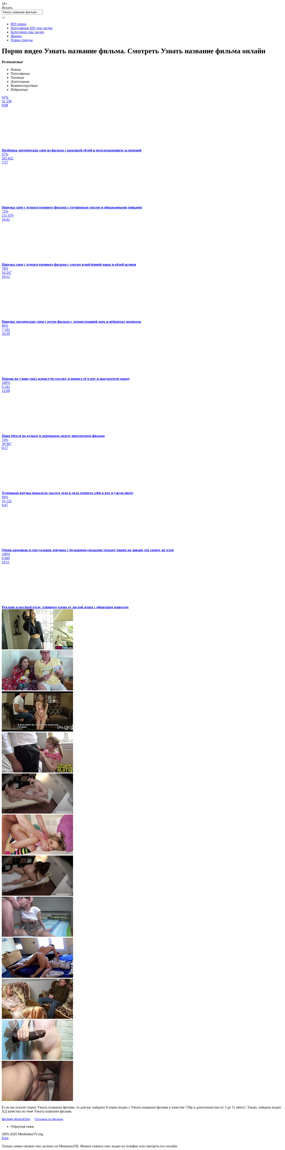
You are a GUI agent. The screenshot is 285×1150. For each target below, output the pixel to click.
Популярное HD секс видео (32, 28)
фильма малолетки (16, 1119)
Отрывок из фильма (49, 1119)
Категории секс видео (27, 32)
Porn (5, 1138)
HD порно (18, 24)
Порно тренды (22, 40)
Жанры (16, 36)
